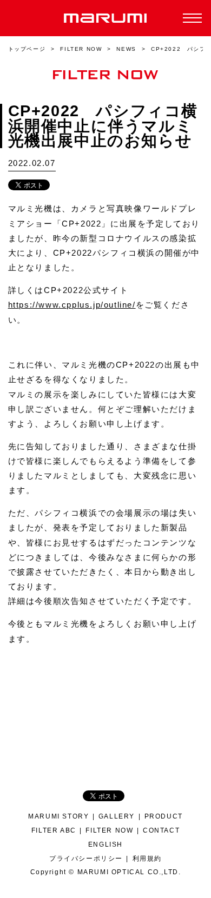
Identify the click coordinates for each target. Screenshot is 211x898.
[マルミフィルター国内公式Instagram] (114, 728)
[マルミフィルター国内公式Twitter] (97, 728)
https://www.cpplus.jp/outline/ (72, 305)
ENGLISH (105, 844)
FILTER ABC (53, 830)
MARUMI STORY (58, 816)
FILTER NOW (109, 830)
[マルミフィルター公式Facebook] (79, 728)
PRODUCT (163, 816)
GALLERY (116, 816)
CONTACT (161, 830)
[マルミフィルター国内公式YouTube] (132, 728)
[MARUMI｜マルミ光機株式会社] (105, 18)
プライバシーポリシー (86, 858)
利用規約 (147, 858)
